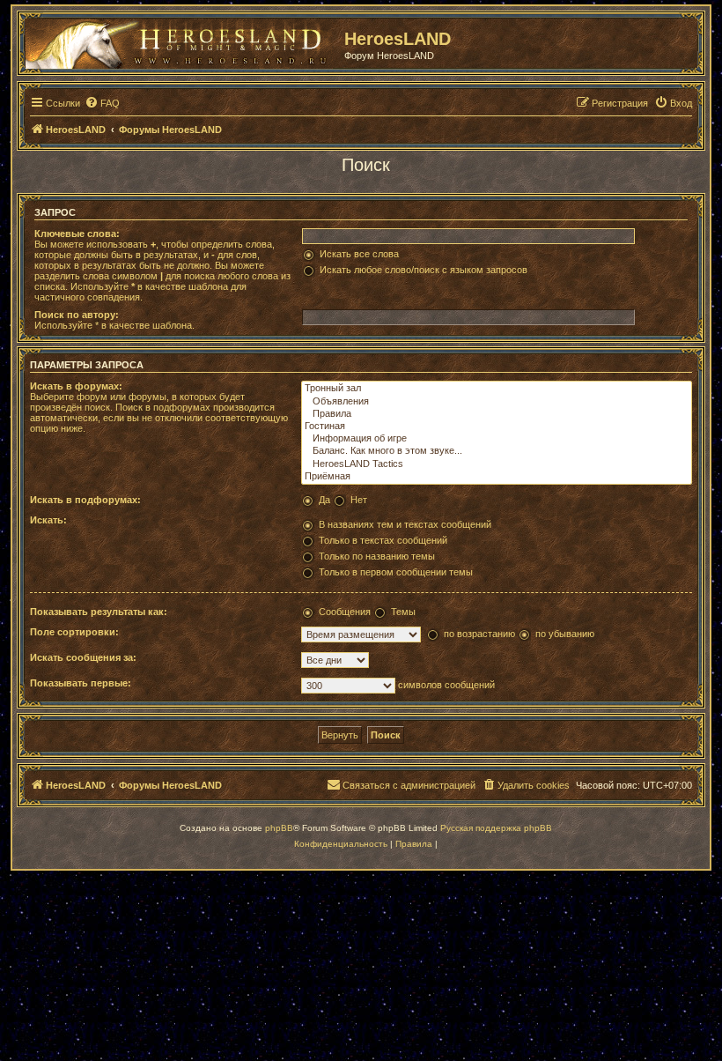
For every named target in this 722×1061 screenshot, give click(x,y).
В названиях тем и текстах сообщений (405, 524)
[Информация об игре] (496, 439)
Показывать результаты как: (98, 611)
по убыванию (564, 633)
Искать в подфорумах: (85, 499)
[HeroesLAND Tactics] (496, 464)
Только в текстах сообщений (383, 540)
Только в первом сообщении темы (396, 572)
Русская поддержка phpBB (496, 828)
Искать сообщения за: (83, 657)
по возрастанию (479, 633)
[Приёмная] (496, 477)
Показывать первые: (80, 683)
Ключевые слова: (77, 233)
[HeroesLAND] (180, 40)
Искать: (48, 520)
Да (324, 499)
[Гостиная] (496, 426)
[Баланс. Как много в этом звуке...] (496, 451)
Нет (358, 499)
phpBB (279, 828)
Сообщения (345, 611)
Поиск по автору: (76, 314)
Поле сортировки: (74, 632)
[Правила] (496, 414)
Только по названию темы (377, 556)
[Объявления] (496, 402)
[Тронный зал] (496, 388)
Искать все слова (359, 254)
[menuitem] (102, 103)
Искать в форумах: (76, 386)
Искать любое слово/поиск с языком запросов (423, 269)
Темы (403, 611)
